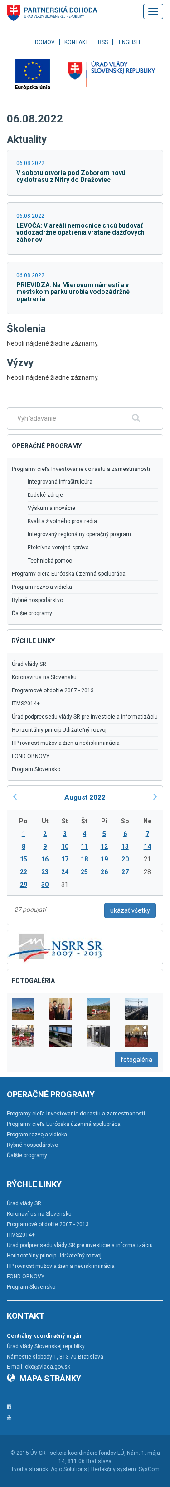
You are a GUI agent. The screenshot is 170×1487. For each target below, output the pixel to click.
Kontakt (76, 42)
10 (64, 846)
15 (23, 859)
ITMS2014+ (26, 703)
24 (64, 872)
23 (45, 872)
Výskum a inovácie (51, 508)
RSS (103, 42)
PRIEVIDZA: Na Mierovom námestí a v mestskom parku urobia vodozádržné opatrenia (73, 292)
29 (23, 884)
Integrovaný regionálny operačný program (79, 534)
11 (84, 846)
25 (84, 872)
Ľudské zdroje (45, 495)
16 (45, 859)
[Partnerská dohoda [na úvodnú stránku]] (52, 13)
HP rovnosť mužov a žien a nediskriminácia (66, 743)
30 (45, 884)
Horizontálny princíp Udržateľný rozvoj (59, 730)
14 (147, 846)
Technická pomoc (50, 561)
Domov (45, 42)
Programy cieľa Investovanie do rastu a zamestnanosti (81, 469)
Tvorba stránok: (30, 1469)
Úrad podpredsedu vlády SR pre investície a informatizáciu (85, 717)
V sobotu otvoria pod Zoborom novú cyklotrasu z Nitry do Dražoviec (71, 176)
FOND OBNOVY (30, 756)
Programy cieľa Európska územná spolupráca (69, 574)
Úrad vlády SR (29, 664)
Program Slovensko (36, 769)
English (129, 42)
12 (104, 846)
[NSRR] (55, 946)
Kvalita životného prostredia (62, 521)
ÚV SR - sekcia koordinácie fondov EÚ (77, 1453)
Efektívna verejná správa (58, 547)
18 (84, 859)
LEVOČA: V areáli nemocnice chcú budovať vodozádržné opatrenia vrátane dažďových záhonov (80, 232)
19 (104, 859)
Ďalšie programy (32, 613)
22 (23, 872)
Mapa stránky (50, 1378)
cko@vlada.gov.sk (47, 1367)
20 (125, 859)
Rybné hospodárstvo (37, 600)
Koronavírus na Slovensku (44, 677)
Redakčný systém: (114, 1469)
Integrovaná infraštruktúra (60, 482)
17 (64, 859)
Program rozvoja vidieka (42, 587)
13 (125, 846)
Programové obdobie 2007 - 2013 (53, 690)
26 (104, 872)
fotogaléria (136, 1059)
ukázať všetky (130, 910)
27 (125, 872)
